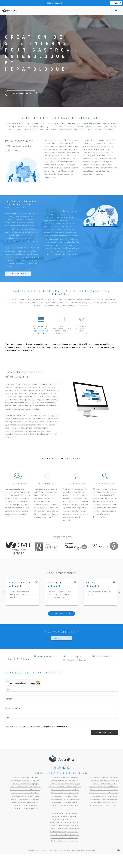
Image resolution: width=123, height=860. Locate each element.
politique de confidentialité (56, 726)
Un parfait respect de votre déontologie (81, 329)
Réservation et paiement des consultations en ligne (40, 329)
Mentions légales (69, 850)
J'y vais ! (116, 3)
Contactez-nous (21, 93)
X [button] (120, 2)
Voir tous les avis (61, 614)
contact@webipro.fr (105, 656)
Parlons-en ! (61, 638)
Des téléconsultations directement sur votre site (62, 329)
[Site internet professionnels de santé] (9, 10)
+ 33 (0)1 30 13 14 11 (47, 656)
